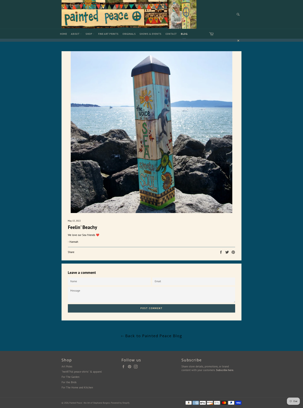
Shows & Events (150, 33)
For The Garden (70, 377)
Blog (184, 33)
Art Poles (67, 366)
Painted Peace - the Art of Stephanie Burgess (89, 402)
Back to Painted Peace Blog (153, 335)
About (75, 33)
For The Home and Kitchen (77, 387)
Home (63, 33)
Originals (129, 33)
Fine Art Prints (108, 33)
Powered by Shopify (120, 402)
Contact (171, 33)
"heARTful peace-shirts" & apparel (82, 371)
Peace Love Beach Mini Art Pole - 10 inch (46, 399)
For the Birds (69, 382)
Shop (89, 33)
